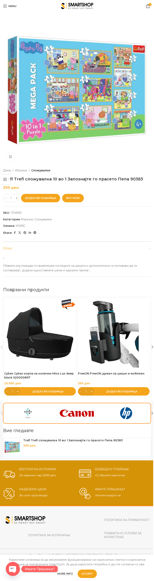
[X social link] (19, 232)
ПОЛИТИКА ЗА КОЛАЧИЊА (49, 535)
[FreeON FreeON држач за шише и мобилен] (114, 334)
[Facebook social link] (14, 232)
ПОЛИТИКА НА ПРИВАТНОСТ (127, 520)
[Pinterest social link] (24, 232)
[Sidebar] (5, 179)
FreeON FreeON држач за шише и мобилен (111, 373)
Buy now (73, 197)
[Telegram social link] (34, 232)
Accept (87, 573)
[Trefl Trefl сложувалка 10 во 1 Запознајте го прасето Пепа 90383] (12, 447)
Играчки (21, 170)
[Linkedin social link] (29, 232)
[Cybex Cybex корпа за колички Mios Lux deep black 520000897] (40, 334)
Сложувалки (40, 170)
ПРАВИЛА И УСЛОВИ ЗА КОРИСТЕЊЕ (123, 535)
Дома (7, 170)
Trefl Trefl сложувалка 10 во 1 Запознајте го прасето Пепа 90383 (73, 440)
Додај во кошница (40, 197)
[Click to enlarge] (10, 156)
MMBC (20, 226)
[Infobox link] (39, 473)
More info (65, 573)
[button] (40, 391)
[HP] (126, 413)
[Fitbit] (28, 413)
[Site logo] (77, 6)
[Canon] (77, 413)
